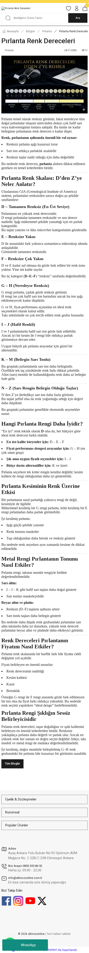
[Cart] (85, 8)
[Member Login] (76, 8)
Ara (78, 18)
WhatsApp (28, 945)
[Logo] (16, 8)
